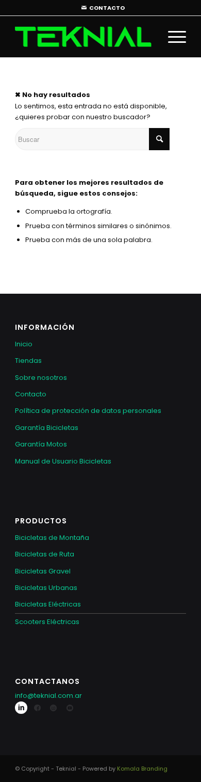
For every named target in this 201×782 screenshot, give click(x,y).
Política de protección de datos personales (88, 411)
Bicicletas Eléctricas (48, 604)
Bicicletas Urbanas (46, 588)
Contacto (30, 394)
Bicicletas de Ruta (44, 554)
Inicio (23, 344)
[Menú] (172, 36)
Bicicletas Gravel (43, 571)
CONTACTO (107, 8)
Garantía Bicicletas (46, 428)
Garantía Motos (41, 444)
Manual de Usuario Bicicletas (63, 461)
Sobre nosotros (41, 377)
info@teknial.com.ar (48, 695)
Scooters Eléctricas (47, 622)
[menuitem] (103, 8)
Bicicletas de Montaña (52, 537)
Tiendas (28, 360)
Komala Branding (142, 768)
